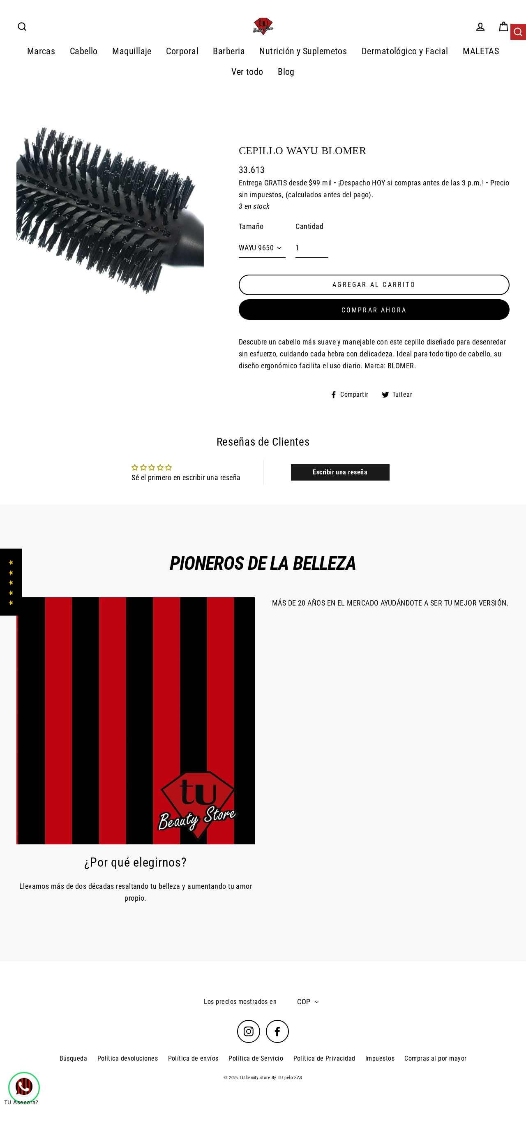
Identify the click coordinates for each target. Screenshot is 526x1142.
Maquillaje (132, 51)
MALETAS (481, 51)
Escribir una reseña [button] (340, 472)
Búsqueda (74, 1058)
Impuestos (379, 1058)
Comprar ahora (374, 310)
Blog (286, 72)
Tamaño (251, 226)
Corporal (182, 51)
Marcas (41, 51)
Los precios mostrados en (240, 1002)
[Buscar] (518, 32)
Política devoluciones (127, 1058)
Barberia (229, 51)
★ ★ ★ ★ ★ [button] (11, 582)
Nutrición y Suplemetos (303, 51)
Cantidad (309, 226)
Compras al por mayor (435, 1058)
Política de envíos (193, 1058)
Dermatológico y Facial (405, 51)
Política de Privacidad (324, 1058)
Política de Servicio (255, 1058)
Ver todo (247, 72)
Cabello (84, 51)
